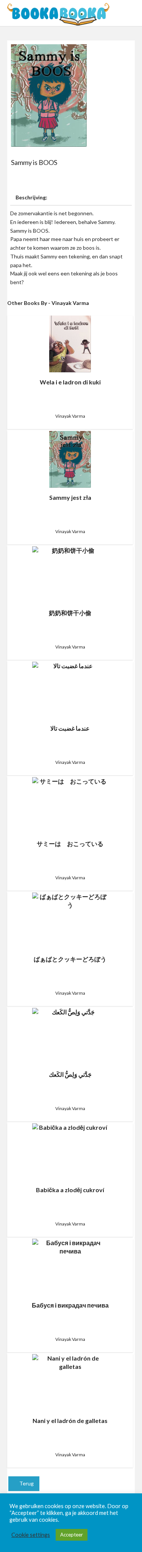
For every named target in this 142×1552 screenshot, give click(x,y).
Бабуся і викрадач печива (70, 1305)
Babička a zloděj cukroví (70, 1189)
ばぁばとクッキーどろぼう (70, 959)
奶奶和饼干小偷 (70, 612)
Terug (26, 1483)
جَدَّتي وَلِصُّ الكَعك (70, 1074)
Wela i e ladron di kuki (70, 382)
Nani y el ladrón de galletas (70, 1420)
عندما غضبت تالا (70, 728)
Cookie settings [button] (30, 1535)
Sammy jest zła (70, 497)
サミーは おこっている (70, 843)
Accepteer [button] (71, 1535)
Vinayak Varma (70, 416)
